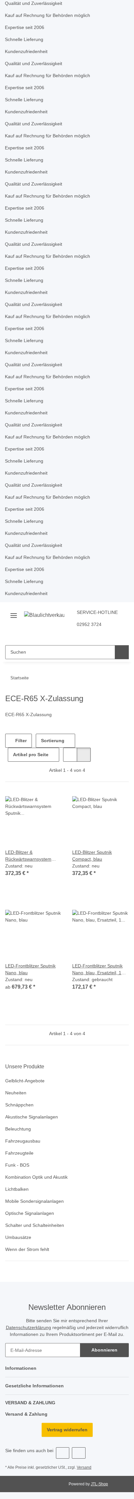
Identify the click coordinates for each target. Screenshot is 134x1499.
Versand (84, 1467)
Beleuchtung (18, 1128)
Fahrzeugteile (19, 1153)
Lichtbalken (17, 1189)
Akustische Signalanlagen (31, 1116)
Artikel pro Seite (30, 754)
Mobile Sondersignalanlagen (34, 1201)
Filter (20, 740)
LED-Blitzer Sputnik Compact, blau (92, 856)
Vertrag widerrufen (67, 1429)
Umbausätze (18, 1237)
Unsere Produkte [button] (24, 1066)
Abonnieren (104, 1350)
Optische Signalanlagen (29, 1213)
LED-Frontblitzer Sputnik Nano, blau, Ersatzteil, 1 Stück (97, 969)
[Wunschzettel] (64, 635)
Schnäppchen (19, 1104)
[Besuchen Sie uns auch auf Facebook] (62, 1453)
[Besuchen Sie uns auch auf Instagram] (78, 1453)
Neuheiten (15, 1092)
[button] (54, 635)
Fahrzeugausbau (22, 1141)
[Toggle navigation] (13, 613)
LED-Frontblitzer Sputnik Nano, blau (30, 969)
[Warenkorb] (75, 635)
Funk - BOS (17, 1165)
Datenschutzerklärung (28, 1327)
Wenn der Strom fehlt (27, 1249)
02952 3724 (89, 624)
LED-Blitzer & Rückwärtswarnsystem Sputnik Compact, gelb (28, 856)
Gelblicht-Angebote (25, 1080)
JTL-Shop (99, 1484)
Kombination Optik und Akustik (36, 1177)
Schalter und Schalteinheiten (34, 1225)
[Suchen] (122, 652)
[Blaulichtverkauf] (44, 615)
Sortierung (52, 740)
